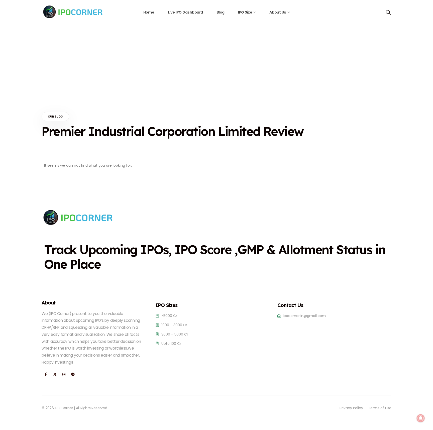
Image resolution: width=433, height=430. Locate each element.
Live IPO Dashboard (185, 12)
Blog (220, 12)
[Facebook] (46, 374)
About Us (277, 12)
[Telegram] (73, 374)
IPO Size (245, 12)
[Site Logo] (73, 12)
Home (148, 12)
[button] (388, 13)
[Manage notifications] (421, 418)
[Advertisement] (216, 63)
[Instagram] (64, 374)
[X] (55, 374)
